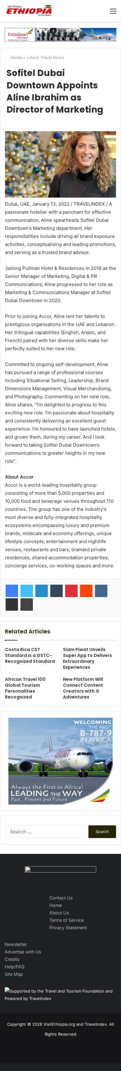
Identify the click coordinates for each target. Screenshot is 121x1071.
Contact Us (61, 897)
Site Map (14, 974)
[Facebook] (12, 591)
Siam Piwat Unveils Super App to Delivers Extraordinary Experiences (87, 658)
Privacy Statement (68, 927)
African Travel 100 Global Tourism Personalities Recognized (25, 688)
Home (16, 57)
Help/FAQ (15, 966)
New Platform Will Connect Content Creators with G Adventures (83, 688)
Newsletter (16, 944)
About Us (59, 912)
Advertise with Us (23, 951)
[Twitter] (26, 591)
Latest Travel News (45, 57)
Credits (12, 959)
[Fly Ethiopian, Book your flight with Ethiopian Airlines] (60, 34)
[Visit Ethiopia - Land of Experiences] (29, 10)
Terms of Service (66, 920)
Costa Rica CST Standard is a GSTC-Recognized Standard (30, 655)
